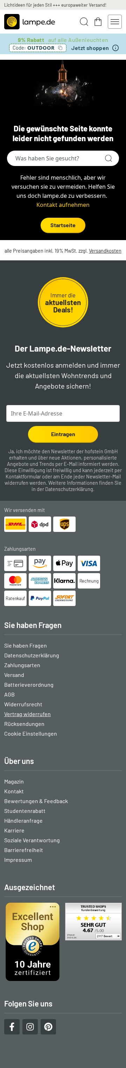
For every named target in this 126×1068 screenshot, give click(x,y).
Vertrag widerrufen (27, 713)
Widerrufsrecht (23, 704)
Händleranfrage (23, 820)
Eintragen (63, 434)
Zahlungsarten (22, 665)
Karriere (14, 830)
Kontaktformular (23, 476)
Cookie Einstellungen (30, 733)
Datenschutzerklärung (69, 489)
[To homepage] (29, 21)
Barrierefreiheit (23, 849)
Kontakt (14, 791)
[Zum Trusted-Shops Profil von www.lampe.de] (63, 942)
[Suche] (108, 158)
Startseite (63, 225)
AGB (9, 694)
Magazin (14, 781)
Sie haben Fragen (25, 645)
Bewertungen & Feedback (36, 801)
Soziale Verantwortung (32, 840)
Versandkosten (105, 251)
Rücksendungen (24, 723)
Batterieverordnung (29, 684)
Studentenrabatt (25, 810)
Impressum (18, 859)
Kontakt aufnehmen (63, 205)
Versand (14, 674)
